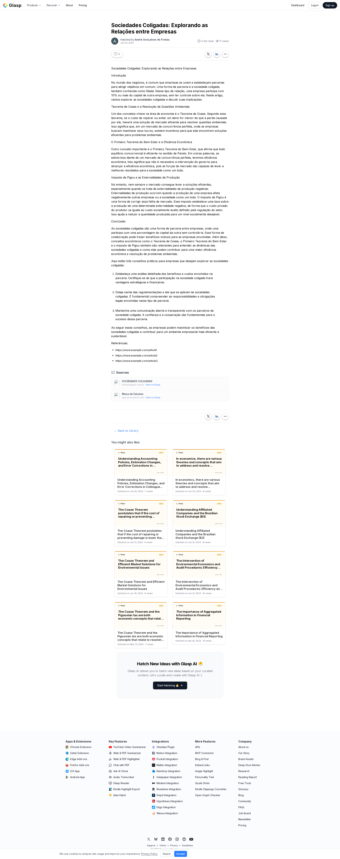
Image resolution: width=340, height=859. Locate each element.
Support (151, 845)
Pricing (83, 5)
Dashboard (297, 5)
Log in (314, 5)
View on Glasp (152, 384)
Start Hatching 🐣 (168, 685)
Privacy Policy (149, 853)
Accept (180, 853)
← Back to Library (126, 430)
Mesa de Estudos (132, 393)
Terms (162, 845)
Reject (167, 853)
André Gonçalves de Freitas (152, 39)
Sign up (329, 5)
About (69, 5)
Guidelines (187, 845)
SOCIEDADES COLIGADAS (137, 381)
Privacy (174, 845)
